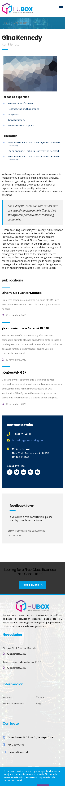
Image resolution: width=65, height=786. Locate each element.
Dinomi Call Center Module (21, 293)
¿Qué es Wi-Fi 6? (14, 372)
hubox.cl (33, 778)
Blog (38, 703)
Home (6, 22)
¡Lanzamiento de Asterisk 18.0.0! (25, 328)
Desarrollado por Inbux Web (32, 780)
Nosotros (7, 697)
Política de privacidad (13, 703)
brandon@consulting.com (28, 440)
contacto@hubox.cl (18, 752)
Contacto (40, 697)
